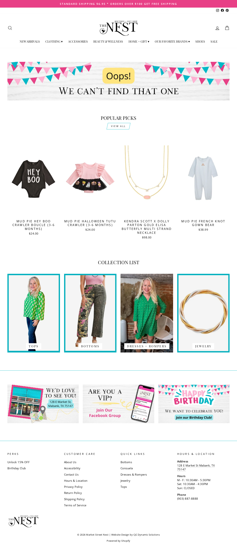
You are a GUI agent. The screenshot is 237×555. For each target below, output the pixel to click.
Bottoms (126, 462)
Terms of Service (75, 505)
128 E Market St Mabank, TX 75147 (196, 467)
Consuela (127, 468)
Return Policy (73, 493)
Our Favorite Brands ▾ (172, 41)
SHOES (200, 41)
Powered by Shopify (118, 540)
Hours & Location (76, 480)
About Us (70, 462)
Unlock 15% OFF (18, 462)
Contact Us (71, 474)
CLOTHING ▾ (54, 41)
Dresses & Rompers (134, 474)
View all (118, 126)
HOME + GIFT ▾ (138, 41)
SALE (214, 41)
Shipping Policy (74, 499)
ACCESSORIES (78, 41)
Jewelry (125, 480)
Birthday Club (16, 468)
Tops (124, 487)
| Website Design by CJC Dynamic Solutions (134, 534)
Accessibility (72, 468)
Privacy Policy (73, 487)
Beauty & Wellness (108, 41)
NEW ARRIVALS (30, 41)
